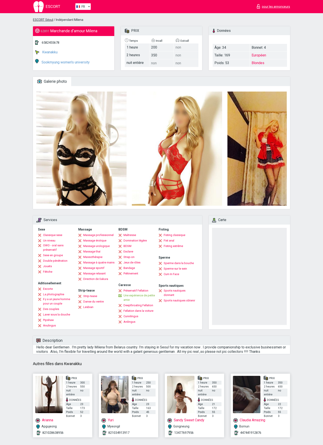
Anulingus (49, 325)
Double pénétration (55, 260)
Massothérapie (92, 257)
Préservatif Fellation (135, 290)
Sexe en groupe (53, 255)
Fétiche (47, 271)
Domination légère (135, 240)
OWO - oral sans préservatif (53, 247)
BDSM (127, 246)
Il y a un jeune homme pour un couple (56, 301)
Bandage (129, 268)
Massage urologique (96, 246)
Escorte (48, 288)
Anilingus (129, 321)
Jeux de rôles (131, 262)
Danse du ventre (93, 301)
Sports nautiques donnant (174, 293)
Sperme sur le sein (175, 268)
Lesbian (88, 307)
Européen (259, 55)
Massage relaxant (94, 273)
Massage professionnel (98, 235)
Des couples (51, 309)
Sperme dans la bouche (179, 263)
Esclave (128, 251)
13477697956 (184, 433)
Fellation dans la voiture (138, 310)
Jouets (47, 266)
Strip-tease (90, 296)
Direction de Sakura (95, 279)
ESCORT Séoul (43, 20)
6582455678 (50, 43)
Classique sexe (52, 235)
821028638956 (53, 433)
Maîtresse (129, 235)
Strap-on (128, 257)
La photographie (53, 294)
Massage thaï (91, 251)
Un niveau (49, 240)
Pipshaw (48, 320)
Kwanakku (49, 52)
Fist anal (169, 240)
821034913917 (118, 433)
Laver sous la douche (56, 314)
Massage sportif (93, 268)
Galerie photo (55, 81)
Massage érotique (94, 240)
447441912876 (250, 433)
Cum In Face (171, 274)
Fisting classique (174, 235)
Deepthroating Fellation (138, 305)
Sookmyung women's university (65, 62)
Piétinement (130, 273)
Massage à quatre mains (98, 262)
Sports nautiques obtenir (179, 300)
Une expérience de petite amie (139, 297)
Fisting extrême (173, 246)
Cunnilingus (130, 316)
